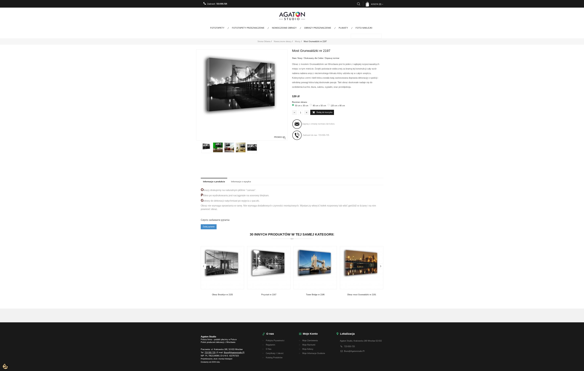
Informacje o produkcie (214, 181)
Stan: (294, 58)
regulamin (270, 345)
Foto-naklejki (364, 28)
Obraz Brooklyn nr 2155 (222, 294)
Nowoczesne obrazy (284, 28)
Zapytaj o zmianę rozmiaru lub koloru (318, 124)
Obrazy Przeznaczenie (317, 28)
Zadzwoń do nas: (315, 135)
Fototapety (217, 28)
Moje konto (310, 333)
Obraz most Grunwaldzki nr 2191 (361, 294)
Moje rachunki (308, 345)
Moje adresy (307, 349)
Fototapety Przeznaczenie (248, 28)
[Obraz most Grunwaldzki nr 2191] (361, 267)
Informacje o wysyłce (241, 181)
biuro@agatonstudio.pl (234, 352)
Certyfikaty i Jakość (275, 353)
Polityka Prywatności (275, 340)
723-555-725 (221, 4)
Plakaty (343, 28)
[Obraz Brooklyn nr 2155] (222, 267)
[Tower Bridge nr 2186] (315, 267)
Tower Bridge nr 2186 (315, 294)
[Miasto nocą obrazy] (229, 147)
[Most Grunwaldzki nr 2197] (206, 147)
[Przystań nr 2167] (268, 267)
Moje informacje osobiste (313, 353)
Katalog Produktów (274, 357)
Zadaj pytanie (209, 226)
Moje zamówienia (310, 340)
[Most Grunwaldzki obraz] (218, 147)
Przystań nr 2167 (268, 294)
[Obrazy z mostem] (241, 147)
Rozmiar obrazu (300, 102)
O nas (268, 349)
